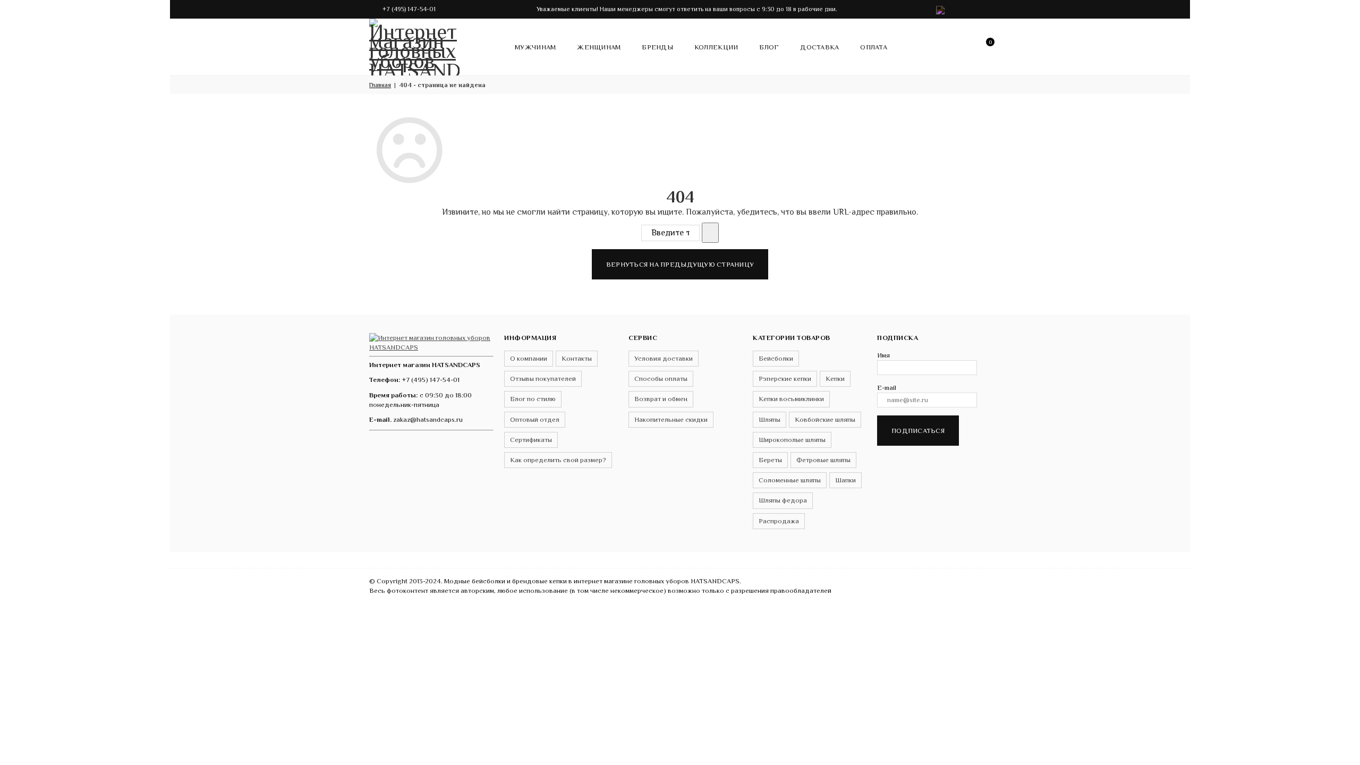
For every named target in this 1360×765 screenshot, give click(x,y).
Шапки (845, 480)
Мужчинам (535, 47)
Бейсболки (776, 358)
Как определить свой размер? (558, 460)
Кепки (835, 378)
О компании (528, 358)
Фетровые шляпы (823, 460)
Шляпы (769, 419)
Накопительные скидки (671, 419)
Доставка (819, 47)
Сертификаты (531, 440)
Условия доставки (663, 358)
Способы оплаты (660, 378)
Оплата (873, 47)
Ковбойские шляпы (825, 419)
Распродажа (779, 521)
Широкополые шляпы (792, 440)
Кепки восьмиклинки (791, 399)
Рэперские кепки (785, 378)
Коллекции (716, 47)
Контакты (577, 358)
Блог (769, 47)
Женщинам (598, 47)
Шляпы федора (783, 500)
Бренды (657, 47)
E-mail (886, 388)
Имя (883, 355)
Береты (770, 460)
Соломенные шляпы (790, 480)
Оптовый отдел (534, 419)
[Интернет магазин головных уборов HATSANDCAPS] (414, 45)
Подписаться (918, 431)
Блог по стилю (533, 399)
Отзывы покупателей (543, 378)
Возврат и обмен (660, 399)
